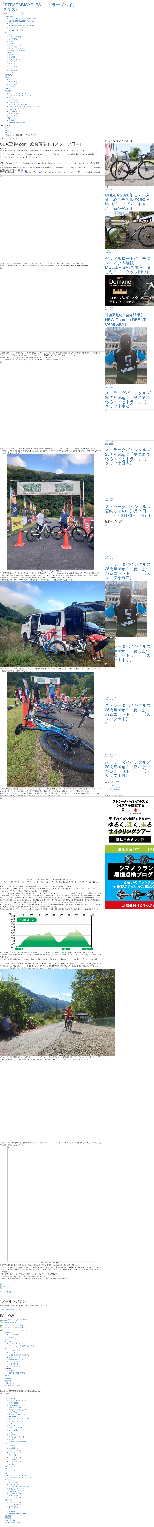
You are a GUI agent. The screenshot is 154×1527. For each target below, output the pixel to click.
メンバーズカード (15, 100)
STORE (7, 118)
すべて (11, 34)
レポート (12, 86)
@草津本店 (12, 1322)
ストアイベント (14, 61)
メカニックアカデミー (17, 30)
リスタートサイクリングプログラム (21, 23)
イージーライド (14, 70)
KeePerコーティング (16, 109)
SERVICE (8, 97)
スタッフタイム (14, 82)
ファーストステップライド (18, 28)
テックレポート (14, 84)
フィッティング (10, 1339)
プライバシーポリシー (12, 1385)
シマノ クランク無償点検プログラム (22, 104)
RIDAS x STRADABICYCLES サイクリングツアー (26, 106)
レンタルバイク (14, 1502)
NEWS (7, 32)
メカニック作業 (14, 1504)
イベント (8, 1443)
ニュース (8, 1423)
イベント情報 (13, 1334)
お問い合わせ (9, 1383)
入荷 (10, 41)
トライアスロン (14, 115)
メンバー (8, 1473)
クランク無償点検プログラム (19, 1355)
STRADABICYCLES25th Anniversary (16, 1406)
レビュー (12, 1337)
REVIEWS (8, 75)
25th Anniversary (15, 37)
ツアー (11, 68)
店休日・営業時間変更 (17, 50)
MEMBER (8, 91)
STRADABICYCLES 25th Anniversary (22, 21)
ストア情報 (13, 39)
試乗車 (11, 43)
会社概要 (8, 1378)
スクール (12, 64)
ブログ (7, 1375)
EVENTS (8, 52)
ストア (7, 1509)
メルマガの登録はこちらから (11, 1309)
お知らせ (8, 1332)
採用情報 (8, 1381)
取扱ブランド (13, 113)
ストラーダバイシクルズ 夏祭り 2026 (22, 18)
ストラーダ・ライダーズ (17, 93)
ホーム (7, 1396)
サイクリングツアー (16, 1357)
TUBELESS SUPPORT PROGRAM (21, 25)
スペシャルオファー (16, 46)
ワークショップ (14, 66)
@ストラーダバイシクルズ (17, 1320)
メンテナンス (13, 102)
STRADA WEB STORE (17, 122)
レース (11, 73)
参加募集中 (13, 57)
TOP (6, 128)
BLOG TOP (7, 1295)
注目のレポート (14, 59)
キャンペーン (9, 1398)
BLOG (7, 77)
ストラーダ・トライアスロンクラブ (21, 95)
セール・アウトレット (17, 48)
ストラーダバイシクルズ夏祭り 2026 (17, 1402)
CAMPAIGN (9, 16)
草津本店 (12, 120)
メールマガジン (14, 111)
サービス (8, 1479)
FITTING (8, 88)
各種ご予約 (8, 1500)
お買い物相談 (13, 1507)
